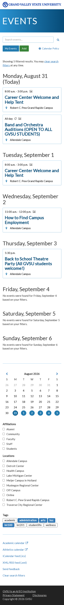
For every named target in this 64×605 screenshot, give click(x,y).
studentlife (35, 525)
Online (9, 495)
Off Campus (12, 490)
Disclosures (40, 595)
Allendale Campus (16, 461)
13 (40, 396)
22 (57, 401)
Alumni (9, 429)
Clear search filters (14, 575)
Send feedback (11, 569)
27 (15, 385)
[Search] (58, 40)
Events (19, 21)
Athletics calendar (14, 549)
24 (15, 407)
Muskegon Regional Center (22, 485)
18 (23, 401)
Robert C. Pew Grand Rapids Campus (27, 500)
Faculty (10, 439)
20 (40, 401)
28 (23, 385)
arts (43, 520)
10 (15, 396)
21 (48, 401)
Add (24, 48)
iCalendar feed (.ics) (14, 556)
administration (28, 520)
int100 (8, 525)
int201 (21, 525)
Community (12, 434)
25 (23, 407)
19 (32, 401)
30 (40, 385)
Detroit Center (14, 466)
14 (48, 396)
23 (7, 407)
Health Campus (14, 470)
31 (48, 385)
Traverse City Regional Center (23, 504)
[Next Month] (57, 373)
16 (7, 401)
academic (9, 520)
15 (57, 396)
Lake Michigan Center (18, 475)
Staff (8, 443)
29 (32, 385)
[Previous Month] (7, 373)
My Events (11, 48)
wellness (51, 525)
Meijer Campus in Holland (20, 480)
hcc (52, 520)
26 (7, 385)
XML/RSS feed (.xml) (15, 562)
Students (11, 448)
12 (32, 396)
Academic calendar (14, 543)
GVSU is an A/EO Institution (19, 591)
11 (23, 396)
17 (15, 401)
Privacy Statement (14, 595)
